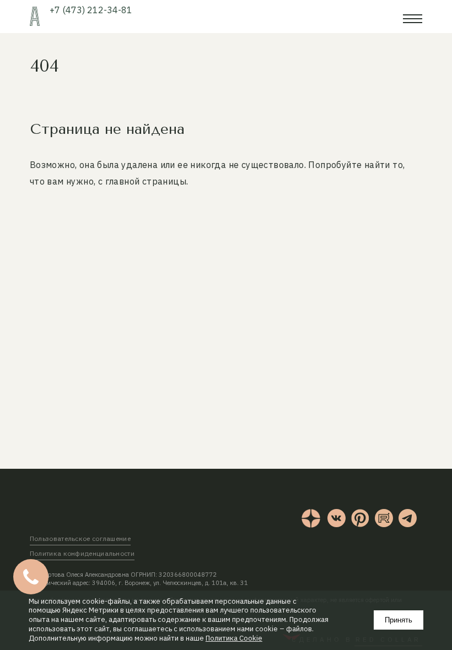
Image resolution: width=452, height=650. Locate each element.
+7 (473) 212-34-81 (91, 10)
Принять (398, 620)
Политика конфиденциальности (82, 553)
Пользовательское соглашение (80, 538)
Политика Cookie (234, 638)
